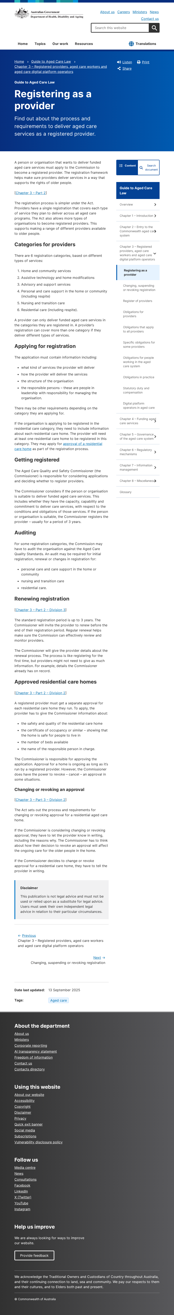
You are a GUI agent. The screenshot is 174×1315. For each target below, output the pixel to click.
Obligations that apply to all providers (138, 329)
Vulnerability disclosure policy (38, 1142)
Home (23, 44)
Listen (127, 62)
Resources (84, 44)
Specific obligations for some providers (139, 344)
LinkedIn (21, 1191)
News (154, 12)
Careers (123, 12)
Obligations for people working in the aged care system (138, 362)
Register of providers (137, 301)
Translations (146, 44)
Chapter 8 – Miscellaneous (138, 480)
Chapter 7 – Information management (136, 467)
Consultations (25, 1179)
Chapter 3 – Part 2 (31, 193)
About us (107, 12)
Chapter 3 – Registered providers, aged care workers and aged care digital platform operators (137, 253)
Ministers (140, 12)
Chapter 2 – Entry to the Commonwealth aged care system (138, 231)
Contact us (150, 19)
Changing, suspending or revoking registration (139, 288)
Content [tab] (130, 165)
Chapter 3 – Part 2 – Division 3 (40, 610)
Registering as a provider (135, 272)
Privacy (20, 1118)
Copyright (22, 1106)
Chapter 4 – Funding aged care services (138, 421)
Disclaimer (22, 1112)
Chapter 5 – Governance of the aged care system (137, 436)
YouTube (21, 1203)
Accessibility (24, 1100)
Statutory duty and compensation (136, 390)
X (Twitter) (22, 1197)
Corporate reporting (30, 1045)
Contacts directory (29, 1069)
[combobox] (120, 28)
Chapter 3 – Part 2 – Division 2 (40, 693)
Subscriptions (25, 1136)
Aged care (58, 1000)
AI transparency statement (35, 1051)
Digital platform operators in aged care (139, 405)
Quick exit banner (28, 1124)
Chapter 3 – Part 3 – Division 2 (40, 800)
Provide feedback (34, 1255)
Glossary (126, 492)
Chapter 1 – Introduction (136, 215)
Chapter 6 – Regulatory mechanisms (136, 452)
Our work (60, 44)
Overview (126, 204)
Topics (40, 44)
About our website (29, 1095)
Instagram (22, 1209)
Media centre (24, 1167)
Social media (24, 1130)
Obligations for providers (133, 314)
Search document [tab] (151, 167)
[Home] (48, 13)
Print (145, 62)
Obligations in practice (138, 377)
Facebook (22, 1185)
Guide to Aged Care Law (51, 61)
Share (127, 68)
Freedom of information (33, 1057)
